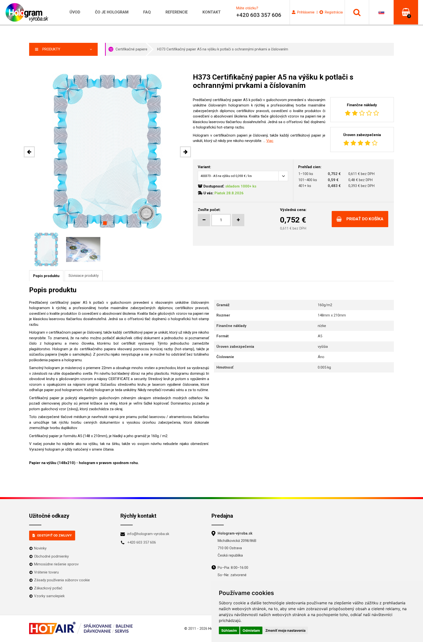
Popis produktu (46, 276)
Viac (269, 141)
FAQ (147, 12)
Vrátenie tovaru (46, 572)
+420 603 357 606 (141, 542)
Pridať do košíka (364, 218)
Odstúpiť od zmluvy (54, 535)
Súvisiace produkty (84, 275)
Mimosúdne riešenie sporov (56, 564)
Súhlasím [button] (229, 630)
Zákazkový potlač (48, 588)
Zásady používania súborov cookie (62, 580)
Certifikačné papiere (128, 49)
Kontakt (211, 12)
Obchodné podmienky (51, 556)
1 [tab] (105, 223)
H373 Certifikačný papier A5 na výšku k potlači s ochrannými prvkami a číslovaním (222, 49)
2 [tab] (110, 223)
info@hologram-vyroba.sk (148, 534)
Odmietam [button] (251, 630)
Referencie (176, 12)
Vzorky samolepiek (49, 596)
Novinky (40, 548)
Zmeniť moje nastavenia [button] (285, 630)
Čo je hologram (112, 12)
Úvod (75, 12)
